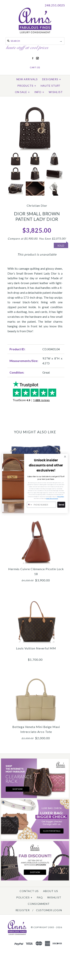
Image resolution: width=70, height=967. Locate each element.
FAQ (40, 897)
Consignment (39, 903)
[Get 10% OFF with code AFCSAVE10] (35, 879)
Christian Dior (37, 205)
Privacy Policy (60, 496)
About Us (50, 891)
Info (39, 92)
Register (22, 910)
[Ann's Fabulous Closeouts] (35, 797)
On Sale (22, 92)
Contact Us (29, 891)
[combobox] (29, 505)
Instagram (37, 58)
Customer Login (49, 910)
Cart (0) (35, 67)
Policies (24, 897)
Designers (51, 79)
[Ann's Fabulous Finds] (35, 32)
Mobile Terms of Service (52, 498)
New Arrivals (27, 79)
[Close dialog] (65, 457)
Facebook (33, 58)
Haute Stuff (50, 85)
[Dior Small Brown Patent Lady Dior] (35, 106)
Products (26, 85)
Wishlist (56, 92)
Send (61, 504)
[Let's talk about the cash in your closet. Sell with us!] (35, 838)
